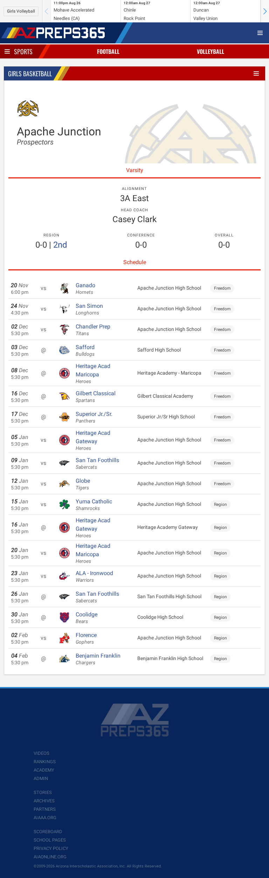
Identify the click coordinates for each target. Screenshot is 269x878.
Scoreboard (48, 831)
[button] (265, 11)
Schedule (134, 262)
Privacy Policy (51, 848)
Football (108, 51)
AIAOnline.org (50, 856)
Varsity (134, 170)
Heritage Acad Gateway (93, 440)
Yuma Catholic (94, 504)
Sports (23, 51)
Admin (41, 778)
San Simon (89, 309)
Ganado (85, 288)
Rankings (45, 761)
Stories (43, 792)
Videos (41, 753)
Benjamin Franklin (98, 659)
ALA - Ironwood (94, 576)
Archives (44, 800)
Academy (44, 770)
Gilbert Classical (96, 396)
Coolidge (86, 617)
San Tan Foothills (97, 463)
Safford (85, 350)
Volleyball (210, 51)
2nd (60, 245)
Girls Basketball (30, 73)
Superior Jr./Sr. (94, 417)
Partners (45, 809)
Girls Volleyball (21, 11)
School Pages (50, 840)
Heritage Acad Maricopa (93, 373)
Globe (83, 484)
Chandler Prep (93, 330)
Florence (86, 638)
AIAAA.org (45, 817)
